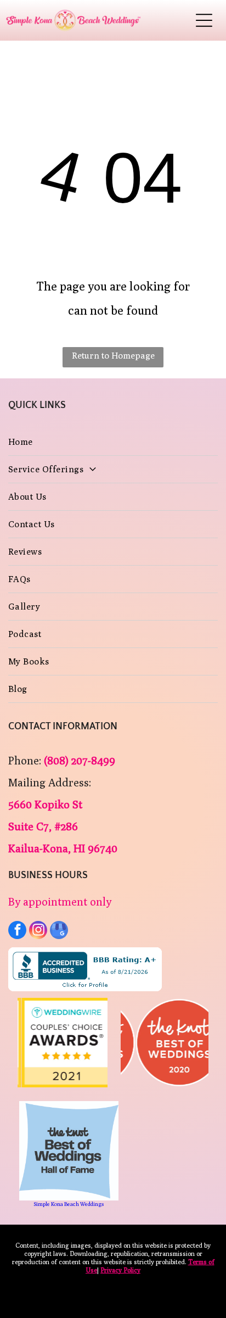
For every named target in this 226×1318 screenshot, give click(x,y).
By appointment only (59, 901)
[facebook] (17, 931)
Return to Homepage (113, 355)
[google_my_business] (59, 931)
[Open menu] (204, 20)
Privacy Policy (120, 1270)
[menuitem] (113, 442)
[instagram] (38, 931)
